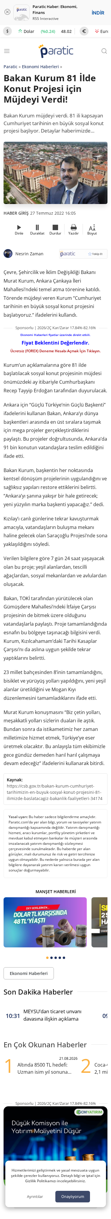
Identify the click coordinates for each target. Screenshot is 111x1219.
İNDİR (98, 13)
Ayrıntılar (35, 1196)
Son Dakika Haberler (38, 992)
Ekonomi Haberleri (40, 66)
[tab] (47, 958)
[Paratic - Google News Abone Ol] (83, 255)
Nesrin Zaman (29, 253)
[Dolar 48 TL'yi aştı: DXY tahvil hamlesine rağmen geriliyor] (45, 922)
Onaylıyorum (72, 1196)
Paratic (10, 66)
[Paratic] (55, 52)
